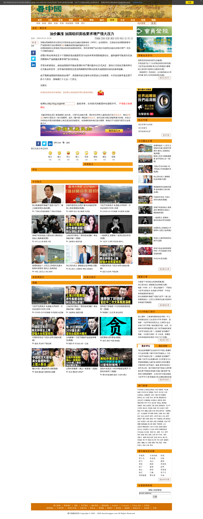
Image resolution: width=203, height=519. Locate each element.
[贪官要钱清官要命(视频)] (116, 318)
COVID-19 (106, 211)
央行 (164, 413)
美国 (71, 20)
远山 (152, 461)
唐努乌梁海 (163, 427)
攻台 (79, 344)
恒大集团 (81, 211)
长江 (144, 397)
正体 (103, 38)
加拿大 (156, 413)
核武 (115, 375)
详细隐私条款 (137, 2)
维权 (154, 424)
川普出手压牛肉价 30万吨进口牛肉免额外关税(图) (162, 169)
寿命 (144, 445)
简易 (162, 455)
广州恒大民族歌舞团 (42, 211)
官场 (60, 20)
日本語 (146, 505)
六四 (165, 392)
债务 (168, 413)
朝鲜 (151, 413)
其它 (83, 23)
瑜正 (141, 472)
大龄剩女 (71, 241)
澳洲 (50, 23)
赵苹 (162, 467)
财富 (151, 419)
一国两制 (167, 411)
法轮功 (139, 427)
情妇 (139, 411)
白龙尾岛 (146, 429)
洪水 (151, 397)
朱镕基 (117, 341)
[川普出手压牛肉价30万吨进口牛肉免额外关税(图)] (145, 166)
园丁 (141, 467)
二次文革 (111, 312)
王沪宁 (168, 405)
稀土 (125, 375)
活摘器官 (147, 395)
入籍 (153, 435)
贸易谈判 (162, 405)
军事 (77, 23)
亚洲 (56, 23)
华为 (142, 411)
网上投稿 (57, 505)
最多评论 (146, 346)
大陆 (50, 20)
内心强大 (71, 269)
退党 (164, 400)
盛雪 (152, 467)
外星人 (139, 445)
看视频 (101, 508)
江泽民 (110, 241)
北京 (139, 421)
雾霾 (139, 424)
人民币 (156, 416)
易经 (139, 443)
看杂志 (92, 508)
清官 (108, 341)
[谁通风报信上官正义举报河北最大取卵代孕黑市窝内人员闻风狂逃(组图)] (48, 246)
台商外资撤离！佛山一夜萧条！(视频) (81, 369)
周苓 (141, 464)
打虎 (153, 411)
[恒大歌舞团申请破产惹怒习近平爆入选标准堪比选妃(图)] (48, 186)
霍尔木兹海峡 (107, 375)
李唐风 (163, 464)
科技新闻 (69, 23)
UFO (145, 403)
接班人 (121, 241)
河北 (47, 272)
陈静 (152, 464)
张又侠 (161, 392)
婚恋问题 (79, 241)
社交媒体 (144, 413)
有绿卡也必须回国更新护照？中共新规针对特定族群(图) (162, 251)
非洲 (62, 23)
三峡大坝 (157, 395)
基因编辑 (144, 424)
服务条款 (94, 505)
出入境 (40, 241)
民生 (161, 435)
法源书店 (83, 508)
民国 (148, 437)
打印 (117, 38)
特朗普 (160, 390)
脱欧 (160, 413)
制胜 (70, 344)
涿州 (50, 272)
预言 (161, 443)
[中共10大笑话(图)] (145, 258)
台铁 (152, 395)
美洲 (38, 23)
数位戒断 (51, 372)
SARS (156, 429)
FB (149, 413)
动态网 (146, 508)
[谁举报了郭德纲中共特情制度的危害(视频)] (116, 287)
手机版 (97, 38)
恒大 (75, 211)
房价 (151, 421)
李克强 (115, 241)
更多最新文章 (164, 305)
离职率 (75, 372)
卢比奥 (166, 390)
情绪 (84, 269)
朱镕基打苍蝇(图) (145, 302)
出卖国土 (140, 395)
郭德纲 (105, 312)
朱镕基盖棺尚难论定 (146, 293)
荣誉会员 (117, 115)
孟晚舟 (139, 405)
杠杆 (139, 416)
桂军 (151, 437)
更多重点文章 (164, 269)
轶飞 (141, 461)
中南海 (150, 408)
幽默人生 (145, 443)
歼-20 (74, 344)
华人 (154, 432)
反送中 (162, 408)
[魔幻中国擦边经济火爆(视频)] (48, 350)
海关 (139, 435)
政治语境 (119, 312)
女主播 (146, 432)
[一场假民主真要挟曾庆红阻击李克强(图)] (116, 216)
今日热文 (37, 181)
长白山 (139, 429)
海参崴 (159, 419)
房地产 (81, 372)
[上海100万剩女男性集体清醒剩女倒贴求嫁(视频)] (82, 216)
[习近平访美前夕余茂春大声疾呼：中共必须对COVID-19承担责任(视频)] (116, 186)
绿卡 (157, 435)
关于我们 (84, 505)
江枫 (152, 472)
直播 (46, 372)
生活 (133, 20)
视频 (153, 20)
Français (125, 505)
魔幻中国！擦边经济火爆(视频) (45, 369)
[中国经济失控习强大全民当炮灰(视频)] (116, 246)
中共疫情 (121, 211)
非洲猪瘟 (160, 421)
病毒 (139, 392)
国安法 (139, 397)
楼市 (144, 419)
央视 (151, 432)
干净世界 (60, 508)
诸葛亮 (166, 440)
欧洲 (44, 23)
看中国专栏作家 (146, 451)
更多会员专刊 (164, 78)
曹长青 (152, 475)
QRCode (57, 143)
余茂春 (127, 211)
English (115, 505)
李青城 (163, 470)
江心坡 (151, 429)
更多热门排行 (164, 340)
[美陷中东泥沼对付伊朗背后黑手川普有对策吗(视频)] (116, 350)
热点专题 (143, 120)
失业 (70, 372)
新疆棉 (163, 395)
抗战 (155, 437)
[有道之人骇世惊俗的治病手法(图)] (145, 238)
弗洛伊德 (140, 403)
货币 (151, 416)
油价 (32, 46)
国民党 (160, 400)
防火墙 (150, 424)
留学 (166, 432)
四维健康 (142, 475)
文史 (122, 20)
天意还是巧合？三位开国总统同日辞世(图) (154, 63)
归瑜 (162, 458)
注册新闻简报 (145, 485)
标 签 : (34, 43)
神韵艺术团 (72, 508)
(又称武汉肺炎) (149, 390)
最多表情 (163, 346)
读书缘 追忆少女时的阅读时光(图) (151, 75)
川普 (156, 390)
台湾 (163, 419)
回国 (149, 435)
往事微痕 (147, 400)
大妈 (147, 421)
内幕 (154, 408)
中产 (155, 419)
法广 (139, 413)
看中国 (50, 10)
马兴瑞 (87, 211)
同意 (189, 2)
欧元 (160, 416)
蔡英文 (168, 419)
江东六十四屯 (153, 427)
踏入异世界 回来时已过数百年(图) (151, 69)
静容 (152, 470)
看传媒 (118, 508)
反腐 (149, 411)
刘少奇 (153, 440)
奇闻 (143, 20)
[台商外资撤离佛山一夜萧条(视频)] (82, 350)
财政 (147, 419)
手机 (157, 443)
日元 (163, 416)
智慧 (149, 443)
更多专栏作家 (164, 479)
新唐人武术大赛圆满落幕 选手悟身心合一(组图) (162, 158)
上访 (164, 424)
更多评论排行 (164, 380)
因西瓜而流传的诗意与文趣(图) (150, 60)
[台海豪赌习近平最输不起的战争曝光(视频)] (82, 318)
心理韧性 (79, 269)
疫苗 (147, 397)
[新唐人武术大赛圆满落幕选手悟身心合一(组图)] (145, 156)
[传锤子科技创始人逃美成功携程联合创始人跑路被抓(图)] (48, 216)
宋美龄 (139, 440)
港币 (167, 416)
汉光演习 (140, 400)
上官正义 (41, 272)
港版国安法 (162, 397)
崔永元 (145, 408)
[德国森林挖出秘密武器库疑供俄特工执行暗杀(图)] (145, 187)
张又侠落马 (142, 128)
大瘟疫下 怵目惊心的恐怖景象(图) (151, 282)
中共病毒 (114, 211)
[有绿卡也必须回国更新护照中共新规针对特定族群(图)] (145, 248)
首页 (40, 20)
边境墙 (148, 405)
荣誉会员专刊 (145, 55)
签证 (146, 435)
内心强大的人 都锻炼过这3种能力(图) (81, 266)
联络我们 (67, 505)
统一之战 (84, 344)
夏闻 (162, 461)
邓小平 (145, 440)
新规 (45, 241)
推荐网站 (49, 508)
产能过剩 (115, 272)
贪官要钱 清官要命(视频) (110, 337)
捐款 (76, 505)
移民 (158, 432)
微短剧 (41, 372)
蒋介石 (165, 437)
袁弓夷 (156, 397)
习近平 (104, 241)
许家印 (70, 211)
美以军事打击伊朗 (145, 125)
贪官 (104, 341)
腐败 (146, 411)
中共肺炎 (140, 390)
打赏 (107, 38)
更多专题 (166, 135)
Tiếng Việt (136, 505)
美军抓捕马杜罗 (144, 131)
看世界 (43, 28)
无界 (155, 508)
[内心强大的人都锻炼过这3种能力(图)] (82, 246)
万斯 (152, 405)
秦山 (141, 470)
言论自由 (140, 432)
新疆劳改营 (163, 429)
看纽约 (110, 508)
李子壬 (163, 472)
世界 (112, 20)
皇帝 (161, 440)
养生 (151, 445)
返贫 (104, 272)
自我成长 (89, 269)
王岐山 (159, 403)
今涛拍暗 (153, 455)
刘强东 (143, 421)
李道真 (152, 458)
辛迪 (162, 475)
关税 (144, 405)
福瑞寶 (127, 508)
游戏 (36, 372)
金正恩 (154, 403)
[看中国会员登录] (154, 31)
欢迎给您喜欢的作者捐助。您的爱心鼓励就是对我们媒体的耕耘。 (67, 92)
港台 (81, 20)
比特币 (147, 416)
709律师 (159, 424)
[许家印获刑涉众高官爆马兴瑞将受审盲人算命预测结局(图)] (82, 186)
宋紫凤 (141, 455)
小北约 (120, 375)
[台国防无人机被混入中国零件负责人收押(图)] (145, 228)
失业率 (108, 272)
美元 (142, 416)
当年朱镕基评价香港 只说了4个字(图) (152, 337)
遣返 (142, 435)
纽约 (102, 20)
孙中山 (160, 437)
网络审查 (146, 427)
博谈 (91, 20)
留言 (112, 38)
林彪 (149, 440)
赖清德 (164, 403)
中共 (36, 241)
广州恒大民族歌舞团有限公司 (60, 211)
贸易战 (151, 392)
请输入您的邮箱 (155, 490)
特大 (121, 38)
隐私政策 (105, 505)
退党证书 (136, 508)
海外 (165, 435)
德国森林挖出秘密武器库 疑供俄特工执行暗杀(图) (162, 189)
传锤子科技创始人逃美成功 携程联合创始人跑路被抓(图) (162, 210)
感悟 (153, 443)
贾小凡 (141, 458)
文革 (147, 445)
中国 (49, 241)
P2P (169, 421)
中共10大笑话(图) (160, 258)
